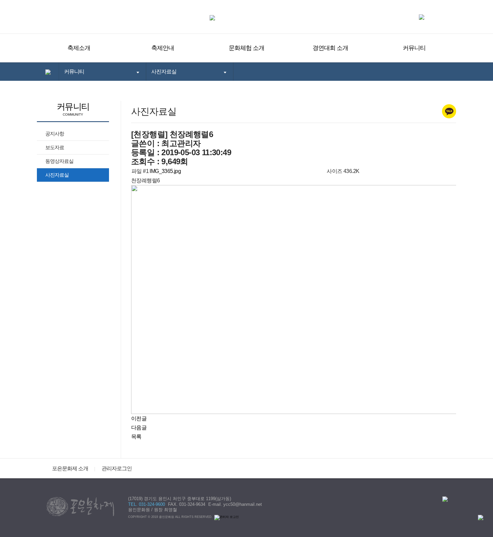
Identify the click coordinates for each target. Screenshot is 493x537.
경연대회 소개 (330, 48)
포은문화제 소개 (70, 468)
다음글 (139, 427)
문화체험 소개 (246, 48)
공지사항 (54, 133)
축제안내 (162, 48)
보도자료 (54, 147)
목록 (136, 436)
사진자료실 (57, 175)
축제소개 (78, 48)
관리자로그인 (117, 468)
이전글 (139, 418)
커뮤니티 (414, 48)
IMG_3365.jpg (165, 171)
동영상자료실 (59, 161)
